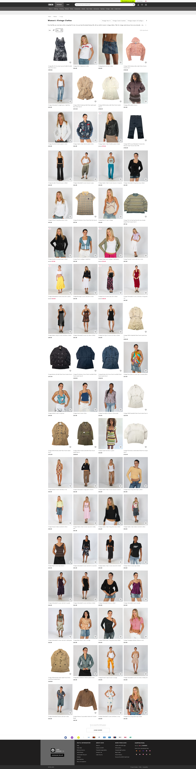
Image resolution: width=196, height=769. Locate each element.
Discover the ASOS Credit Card (122, 757)
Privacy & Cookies (134, 767)
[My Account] (138, 4)
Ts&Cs (140, 767)
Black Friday (118, 752)
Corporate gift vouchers (120, 750)
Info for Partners (118, 754)
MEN (68, 4)
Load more (98, 730)
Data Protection (80, 759)
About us (98, 745)
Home (49, 16)
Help (78, 745)
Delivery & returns (81, 750)
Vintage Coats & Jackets (119, 20)
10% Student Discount (82, 754)
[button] (136, 750)
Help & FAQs (139, 1)
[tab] (50, 9)
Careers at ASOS (100, 747)
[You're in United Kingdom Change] (146, 1)
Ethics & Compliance (81, 761)
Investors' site (99, 752)
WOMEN (59, 4)
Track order (79, 747)
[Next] (147, 21)
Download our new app (128, 1)
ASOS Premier (80, 752)
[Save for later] (70, 62)
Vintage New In (106, 20)
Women (55, 16)
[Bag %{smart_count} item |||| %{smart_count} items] (146, 4)
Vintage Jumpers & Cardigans (136, 20)
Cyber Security (99, 754)
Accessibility (145, 767)
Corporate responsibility (101, 750)
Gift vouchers (118, 747)
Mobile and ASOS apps (120, 745)
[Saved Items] (142, 4)
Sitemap (79, 757)
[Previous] (100, 21)
